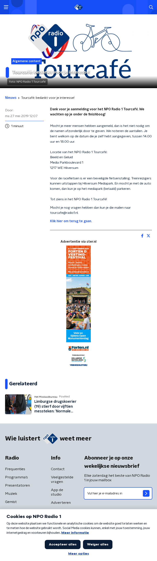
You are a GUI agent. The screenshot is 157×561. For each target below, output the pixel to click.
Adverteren (61, 503)
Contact (58, 469)
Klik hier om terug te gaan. (71, 221)
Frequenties (15, 469)
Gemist (11, 502)
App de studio (57, 492)
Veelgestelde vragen (62, 480)
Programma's (16, 477)
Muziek (11, 494)
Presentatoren (17, 485)
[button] (6, 7)
